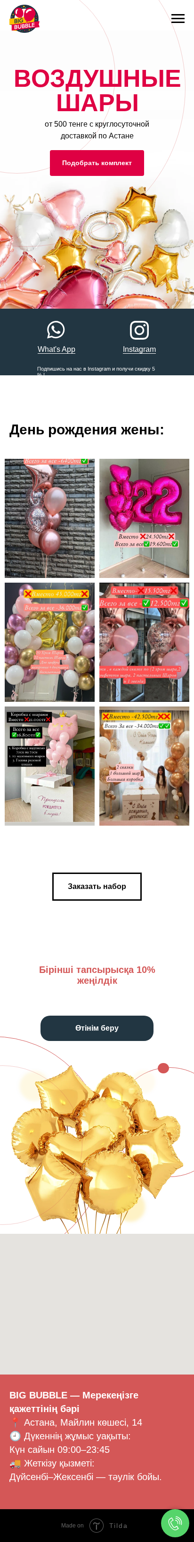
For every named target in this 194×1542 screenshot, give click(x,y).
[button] (97, 887)
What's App (56, 349)
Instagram (139, 349)
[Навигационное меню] (178, 18)
